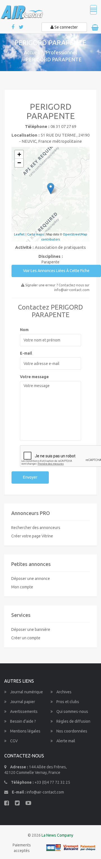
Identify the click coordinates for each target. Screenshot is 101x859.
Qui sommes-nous (72, 711)
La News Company (57, 835)
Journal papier (22, 701)
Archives (64, 692)
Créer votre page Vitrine (32, 536)
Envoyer (30, 477)
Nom (24, 329)
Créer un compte (25, 638)
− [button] (19, 162)
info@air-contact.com (45, 792)
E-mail (26, 353)
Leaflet (19, 234)
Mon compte (22, 587)
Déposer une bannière (30, 629)
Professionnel (61, 52)
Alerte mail (65, 741)
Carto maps (35, 234)
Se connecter (66, 27)
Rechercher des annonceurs (35, 527)
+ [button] (19, 154)
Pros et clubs (67, 701)
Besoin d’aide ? (22, 721)
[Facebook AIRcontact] (13, 27)
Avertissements (23, 711)
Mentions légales (24, 731)
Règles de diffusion (73, 721)
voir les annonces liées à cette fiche (56, 270)
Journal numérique (26, 692)
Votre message (34, 377)
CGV (13, 741)
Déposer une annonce (30, 578)
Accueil (32, 52)
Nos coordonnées (71, 731)
